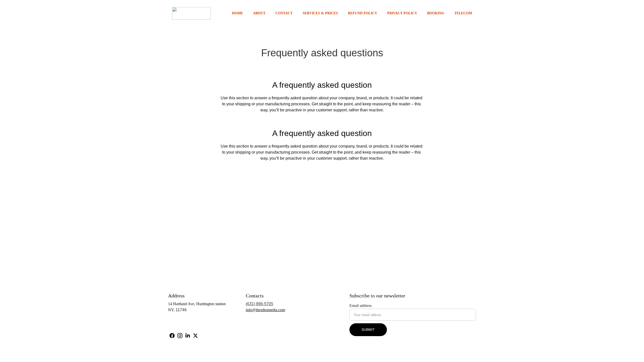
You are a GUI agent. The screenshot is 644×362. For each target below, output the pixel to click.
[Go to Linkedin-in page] (187, 335)
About (259, 13)
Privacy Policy (402, 13)
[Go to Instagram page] (179, 335)
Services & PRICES (320, 13)
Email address (360, 305)
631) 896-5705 (260, 304)
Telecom (463, 13)
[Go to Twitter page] (195, 335)
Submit (368, 330)
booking (435, 13)
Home (237, 13)
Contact (284, 13)
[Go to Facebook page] (172, 335)
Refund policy (362, 13)
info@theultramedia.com (265, 310)
